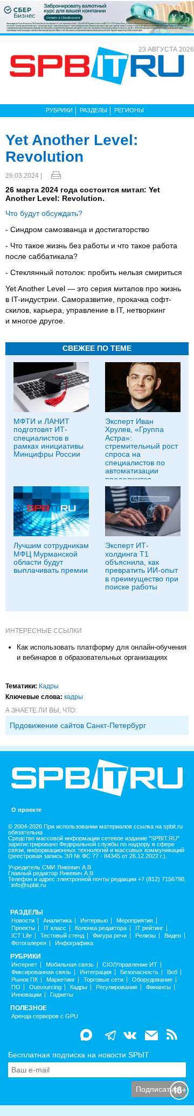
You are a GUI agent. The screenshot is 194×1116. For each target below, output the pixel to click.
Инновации (26, 995)
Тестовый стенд (62, 936)
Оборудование (152, 980)
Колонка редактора (101, 928)
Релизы (145, 936)
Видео (172, 936)
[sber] (97, 16)
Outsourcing (45, 987)
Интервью (94, 921)
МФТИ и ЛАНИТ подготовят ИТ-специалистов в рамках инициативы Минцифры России (48, 438)
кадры (73, 697)
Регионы (129, 110)
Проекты (23, 928)
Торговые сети (103, 980)
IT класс (55, 928)
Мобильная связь (70, 965)
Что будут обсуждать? (43, 213)
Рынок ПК (24, 980)
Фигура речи (110, 936)
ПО (15, 987)
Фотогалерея (28, 943)
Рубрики (59, 110)
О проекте (26, 810)
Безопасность (139, 972)
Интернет (24, 965)
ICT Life (21, 936)
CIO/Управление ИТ (129, 965)
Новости (22, 921)
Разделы (93, 110)
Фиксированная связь (41, 972)
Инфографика (74, 943)
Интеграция (96, 972)
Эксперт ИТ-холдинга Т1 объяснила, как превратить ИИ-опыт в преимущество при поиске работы (141, 566)
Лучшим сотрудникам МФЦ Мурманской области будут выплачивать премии (51, 557)
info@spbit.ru (28, 885)
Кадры (49, 686)
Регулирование (116, 987)
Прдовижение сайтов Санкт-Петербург (78, 725)
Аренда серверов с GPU (44, 1016)
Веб (172, 972)
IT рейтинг (149, 928)
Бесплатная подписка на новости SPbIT (78, 1055)
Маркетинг (60, 980)
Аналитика (57, 921)
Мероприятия (134, 921)
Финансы (158, 987)
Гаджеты (61, 995)
